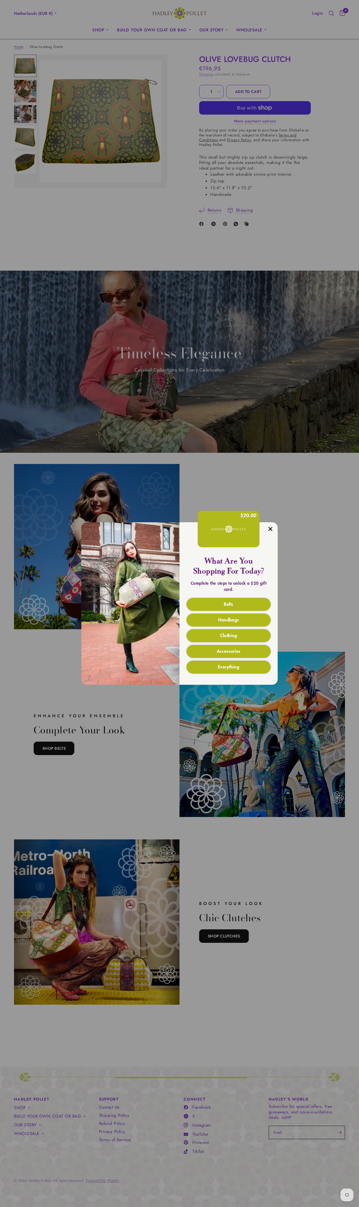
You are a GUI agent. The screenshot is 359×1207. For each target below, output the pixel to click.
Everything (228, 666)
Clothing (228, 635)
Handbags (228, 619)
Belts (228, 603)
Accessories (229, 650)
